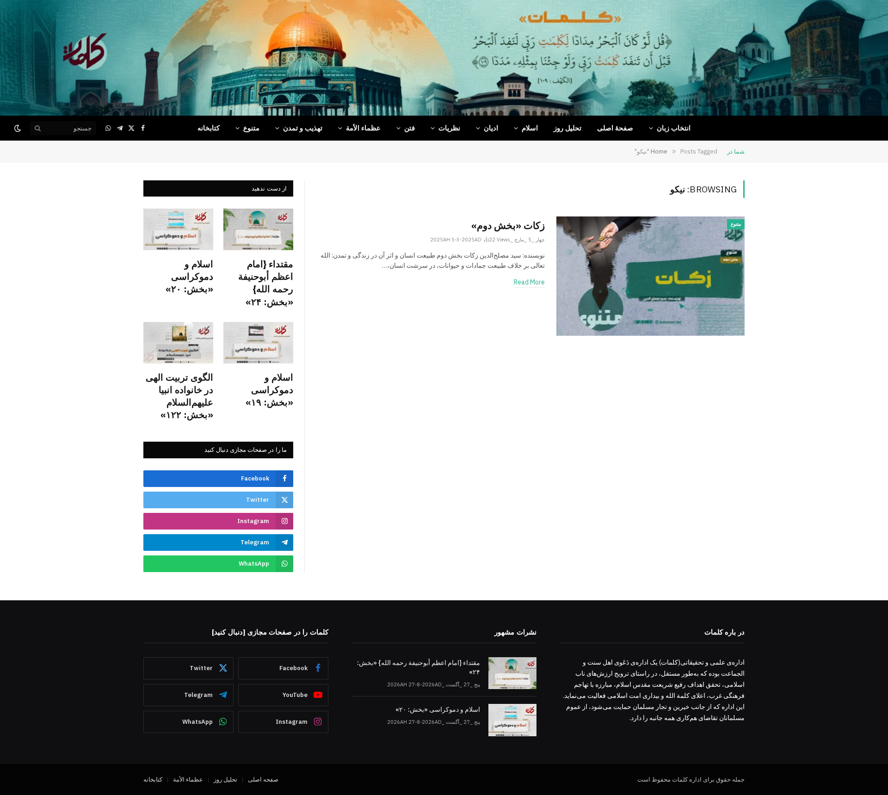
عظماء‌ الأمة (363, 127)
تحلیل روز (567, 127)
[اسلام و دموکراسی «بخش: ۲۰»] (178, 229)
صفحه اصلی (263, 779)
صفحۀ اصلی (615, 127)
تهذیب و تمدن (302, 127)
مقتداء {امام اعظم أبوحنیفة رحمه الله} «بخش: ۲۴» (265, 283)
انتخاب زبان (674, 127)
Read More (529, 282)
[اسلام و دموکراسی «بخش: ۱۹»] (258, 343)
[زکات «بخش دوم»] (650, 276)
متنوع (251, 127)
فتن (409, 127)
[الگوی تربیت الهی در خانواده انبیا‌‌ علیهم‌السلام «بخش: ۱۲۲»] (178, 343)
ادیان (491, 127)
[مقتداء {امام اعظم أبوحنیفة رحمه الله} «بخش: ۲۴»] (258, 229)
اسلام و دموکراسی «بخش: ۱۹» (269, 389)
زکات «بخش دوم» (508, 225)
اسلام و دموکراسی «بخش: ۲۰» (189, 276)
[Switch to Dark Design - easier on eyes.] (18, 128)
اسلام (530, 127)
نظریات (449, 127)
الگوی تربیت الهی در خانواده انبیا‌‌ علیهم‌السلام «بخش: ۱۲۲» (179, 396)
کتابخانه (208, 127)
